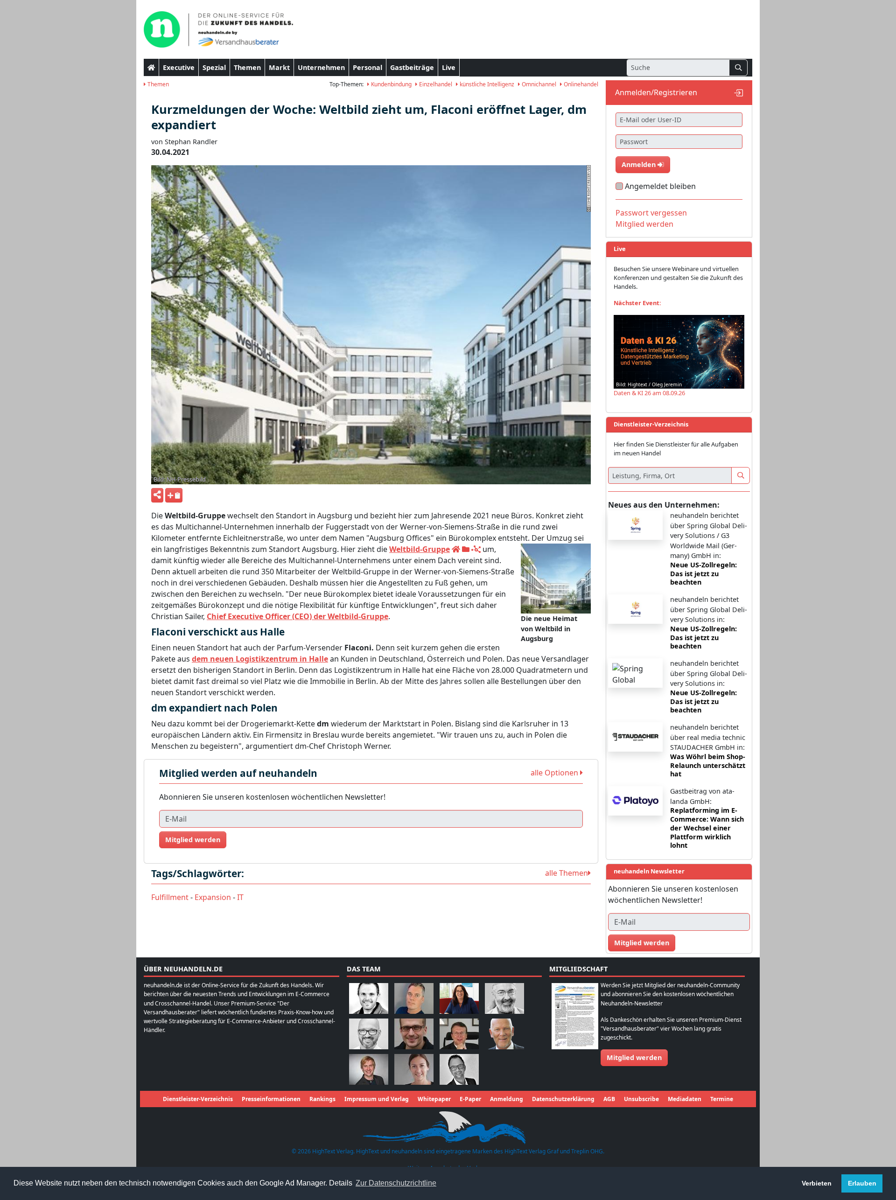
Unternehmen (321, 67)
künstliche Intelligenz (486, 84)
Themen (247, 67)
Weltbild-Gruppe (419, 549)
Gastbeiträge (412, 67)
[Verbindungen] (476, 549)
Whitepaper (434, 1099)
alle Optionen (555, 772)
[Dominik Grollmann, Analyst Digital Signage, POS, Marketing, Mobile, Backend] (369, 1033)
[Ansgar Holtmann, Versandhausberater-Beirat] (459, 1033)
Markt (279, 67)
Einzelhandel (435, 84)
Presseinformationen (271, 1099)
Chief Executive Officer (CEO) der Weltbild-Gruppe (297, 616)
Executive (179, 67)
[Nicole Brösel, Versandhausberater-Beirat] (459, 998)
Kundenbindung (391, 84)
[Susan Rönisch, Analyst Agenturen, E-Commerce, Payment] (414, 1069)
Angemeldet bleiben (660, 186)
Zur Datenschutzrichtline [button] (396, 1183)
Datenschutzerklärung (563, 1099)
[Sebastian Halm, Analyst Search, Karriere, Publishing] (414, 1033)
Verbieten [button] (817, 1183)
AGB (609, 1099)
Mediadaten (684, 1099)
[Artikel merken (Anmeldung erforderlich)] (173, 495)
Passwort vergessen (651, 213)
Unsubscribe (641, 1099)
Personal (367, 67)
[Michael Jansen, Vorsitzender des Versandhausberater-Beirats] (504, 1033)
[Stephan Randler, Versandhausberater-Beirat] (369, 1069)
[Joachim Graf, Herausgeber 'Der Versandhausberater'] (504, 998)
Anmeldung (506, 1099)
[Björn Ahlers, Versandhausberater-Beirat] (369, 998)
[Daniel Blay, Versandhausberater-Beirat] (414, 998)
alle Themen (566, 873)
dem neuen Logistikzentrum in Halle (260, 659)
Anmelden (640, 164)
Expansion (213, 897)
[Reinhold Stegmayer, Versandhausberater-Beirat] (459, 1069)
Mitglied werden (192, 839)
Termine (721, 1099)
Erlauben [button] (862, 1183)
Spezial (214, 67)
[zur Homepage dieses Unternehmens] (456, 549)
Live (448, 67)
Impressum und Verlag (376, 1099)
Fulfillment (170, 897)
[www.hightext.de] (448, 1126)
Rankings (322, 1099)
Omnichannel (538, 84)
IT (240, 897)
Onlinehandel (580, 84)
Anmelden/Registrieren (656, 92)
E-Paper (470, 1099)
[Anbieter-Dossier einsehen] (465, 549)
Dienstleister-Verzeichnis (198, 1099)
